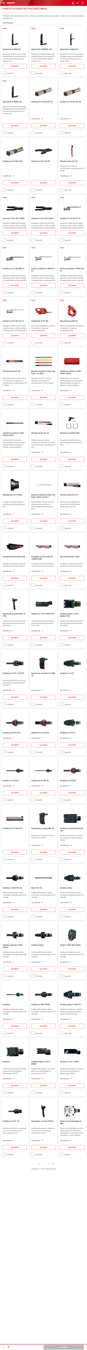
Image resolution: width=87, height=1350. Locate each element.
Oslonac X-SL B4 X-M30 (14, 218)
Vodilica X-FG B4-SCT (13, 828)
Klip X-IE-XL (36, 888)
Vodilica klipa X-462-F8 (70, 1004)
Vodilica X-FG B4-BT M (70, 102)
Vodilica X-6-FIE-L (11, 780)
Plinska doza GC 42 (40, 433)
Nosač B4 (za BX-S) (68, 321)
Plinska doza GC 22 (69, 495)
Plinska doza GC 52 (11, 371)
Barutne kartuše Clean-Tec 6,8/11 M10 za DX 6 (43, 496)
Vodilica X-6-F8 (67, 673)
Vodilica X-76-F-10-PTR (13, 673)
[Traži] (82, 3)
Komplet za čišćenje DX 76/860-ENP (42, 557)
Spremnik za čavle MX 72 (42, 828)
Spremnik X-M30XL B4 (41, 49)
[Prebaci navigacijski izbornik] (3, 3)
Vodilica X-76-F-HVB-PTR (42, 614)
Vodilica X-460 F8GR (40, 1004)
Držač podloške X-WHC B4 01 (72, 269)
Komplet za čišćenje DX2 (14, 556)
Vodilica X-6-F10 (67, 733)
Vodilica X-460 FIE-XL (12, 888)
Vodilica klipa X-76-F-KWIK (41, 1062)
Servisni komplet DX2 (69, 433)
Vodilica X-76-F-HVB (69, 1061)
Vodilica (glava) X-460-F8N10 (13, 946)
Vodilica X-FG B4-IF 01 (70, 218)
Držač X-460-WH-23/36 (70, 945)
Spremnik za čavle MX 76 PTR (14, 615)
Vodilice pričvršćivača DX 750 (71, 829)
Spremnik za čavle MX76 (42, 1121)
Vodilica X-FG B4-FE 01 (13, 321)
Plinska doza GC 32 (69, 161)
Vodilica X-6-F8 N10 (40, 733)
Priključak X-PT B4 (39, 321)
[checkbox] (15, 73)
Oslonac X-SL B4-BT (40, 161)
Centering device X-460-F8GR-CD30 (13, 434)
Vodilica (6, 1004)
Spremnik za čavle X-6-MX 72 (43, 674)
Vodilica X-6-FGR (68, 780)
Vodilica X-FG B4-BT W (41, 102)
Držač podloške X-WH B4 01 (42, 269)
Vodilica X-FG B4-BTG (13, 161)
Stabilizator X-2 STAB (12, 495)
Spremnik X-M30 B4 (12, 49)
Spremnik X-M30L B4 (12, 102)
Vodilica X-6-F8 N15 (11, 733)
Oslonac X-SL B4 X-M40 (42, 218)
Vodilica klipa (66, 888)
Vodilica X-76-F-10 (11, 1121)
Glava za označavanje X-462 (71, 1122)
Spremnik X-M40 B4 (69, 49)
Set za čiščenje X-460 (69, 556)
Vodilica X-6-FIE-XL (40, 780)
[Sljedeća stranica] (53, 1163)
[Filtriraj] (8, 1347)
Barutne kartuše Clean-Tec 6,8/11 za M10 (43, 372)
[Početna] (11, 3)
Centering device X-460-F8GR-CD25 (71, 372)
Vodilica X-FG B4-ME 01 (13, 268)
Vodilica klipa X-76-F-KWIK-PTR (69, 615)
